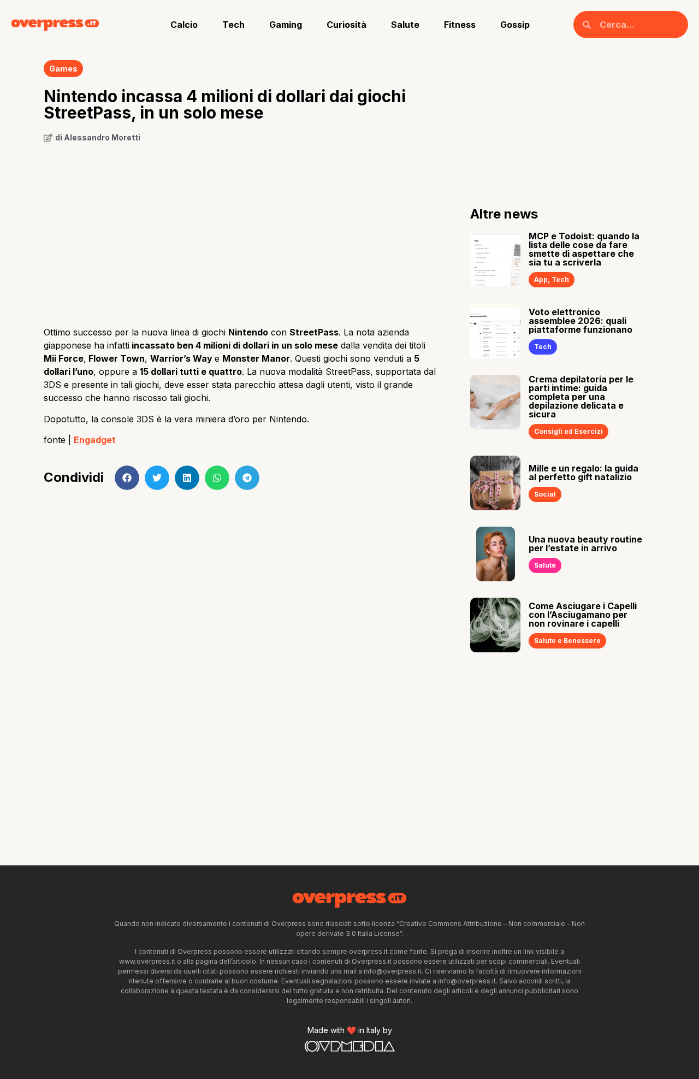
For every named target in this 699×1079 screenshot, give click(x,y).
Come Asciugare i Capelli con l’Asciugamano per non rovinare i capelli (583, 614)
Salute (405, 24)
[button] (127, 477)
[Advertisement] (240, 230)
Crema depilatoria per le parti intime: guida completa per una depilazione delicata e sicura (581, 397)
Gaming (285, 24)
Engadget (95, 439)
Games (63, 68)
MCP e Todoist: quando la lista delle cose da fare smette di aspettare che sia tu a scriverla (584, 249)
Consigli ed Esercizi (568, 431)
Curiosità (346, 24)
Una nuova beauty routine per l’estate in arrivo (585, 543)
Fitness (460, 24)
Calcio (184, 24)
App (541, 279)
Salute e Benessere (567, 640)
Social (545, 494)
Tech (233, 24)
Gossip (515, 24)
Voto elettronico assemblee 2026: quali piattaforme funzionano (580, 320)
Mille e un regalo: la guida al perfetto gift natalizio (583, 472)
